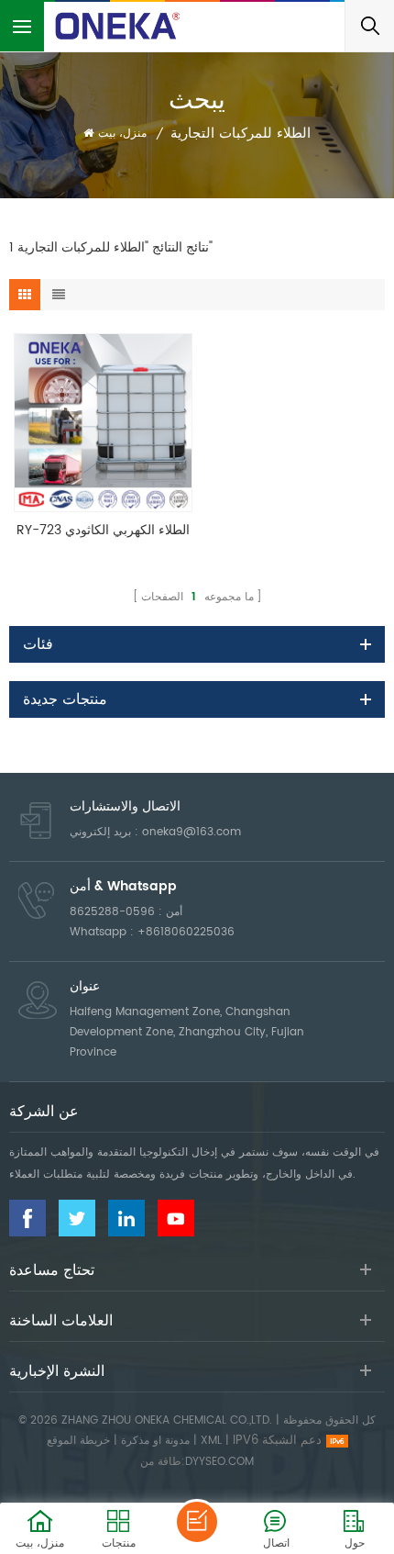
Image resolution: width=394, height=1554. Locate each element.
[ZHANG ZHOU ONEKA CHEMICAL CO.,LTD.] (119, 25)
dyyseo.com (219, 1461)
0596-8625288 (112, 912)
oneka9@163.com (191, 832)
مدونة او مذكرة (155, 1440)
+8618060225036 (186, 932)
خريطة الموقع (78, 1440)
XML (211, 1440)
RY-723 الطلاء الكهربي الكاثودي (103, 530)
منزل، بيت (122, 133)
